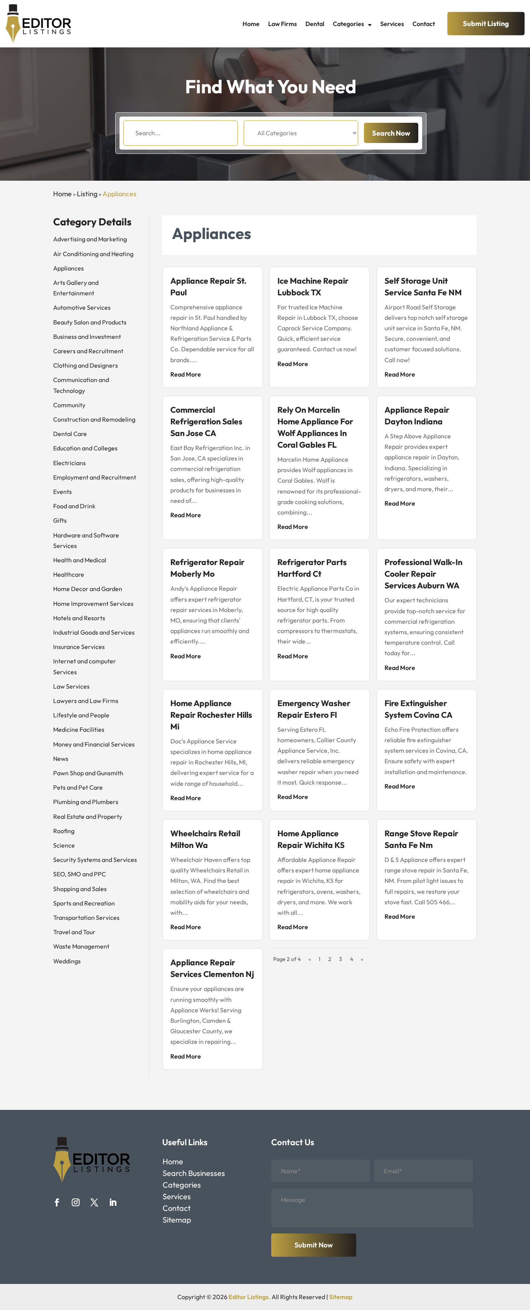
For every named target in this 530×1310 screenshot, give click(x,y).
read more (185, 374)
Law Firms (282, 24)
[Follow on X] (94, 1202)
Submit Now (313, 1244)
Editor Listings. (249, 1297)
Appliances (119, 193)
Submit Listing (486, 23)
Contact (423, 24)
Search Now (391, 133)
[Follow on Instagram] (75, 1202)
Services (392, 24)
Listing (87, 193)
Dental (314, 24)
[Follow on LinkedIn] (113, 1202)
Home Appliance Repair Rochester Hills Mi (211, 714)
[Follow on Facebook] (57, 1202)
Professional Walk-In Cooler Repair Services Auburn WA (423, 573)
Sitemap (177, 1221)
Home (251, 24)
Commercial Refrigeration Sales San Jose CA (206, 421)
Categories (348, 24)
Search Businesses (194, 1174)
